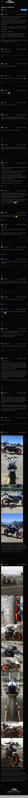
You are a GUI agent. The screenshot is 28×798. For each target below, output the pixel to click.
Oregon (4, 9)
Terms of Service (17, 793)
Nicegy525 (6, 14)
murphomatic (6, 49)
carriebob (6, 63)
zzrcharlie (6, 144)
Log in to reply (24, 9)
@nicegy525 (4, 193)
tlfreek (5, 102)
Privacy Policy (10, 793)
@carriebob (3, 227)
